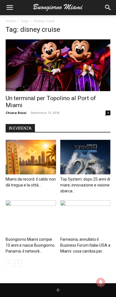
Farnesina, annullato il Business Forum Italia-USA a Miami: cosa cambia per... (85, 245)
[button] (10, 7)
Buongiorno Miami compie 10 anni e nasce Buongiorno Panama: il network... (30, 245)
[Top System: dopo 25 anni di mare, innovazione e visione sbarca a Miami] (85, 157)
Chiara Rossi (16, 113)
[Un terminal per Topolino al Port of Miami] (58, 65)
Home (10, 21)
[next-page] (18, 263)
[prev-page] (9, 263)
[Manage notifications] (100, 282)
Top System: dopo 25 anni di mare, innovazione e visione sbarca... (85, 185)
